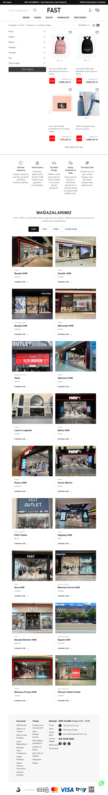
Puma (51, 725)
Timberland (53, 748)
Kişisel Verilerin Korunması (21, 766)
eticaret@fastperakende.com (75, 734)
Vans (51, 729)
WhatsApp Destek (70, 730)
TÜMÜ (33, 229)
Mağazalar (36, 759)
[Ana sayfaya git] (54, 10)
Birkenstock (54, 745)
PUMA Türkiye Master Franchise (79, 2)
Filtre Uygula (27, 69)
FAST (45, 229)
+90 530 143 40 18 (71, 725)
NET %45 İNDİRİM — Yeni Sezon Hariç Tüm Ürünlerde (32, 2)
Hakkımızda (21, 725)
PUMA (55, 229)
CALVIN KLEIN (71, 229)
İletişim (35, 763)
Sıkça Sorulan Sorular (35, 734)
